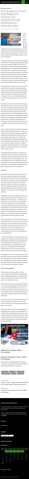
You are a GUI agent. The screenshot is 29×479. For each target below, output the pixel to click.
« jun (2, 463)
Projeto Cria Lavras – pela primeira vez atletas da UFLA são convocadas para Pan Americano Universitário (14, 382)
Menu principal (27, 2)
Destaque (3, 8)
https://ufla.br (4, 425)
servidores (20, 373)
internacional (5, 373)
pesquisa (14, 373)
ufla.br (5, 415)
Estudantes (5, 371)
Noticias (8, 8)
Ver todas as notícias (6, 469)
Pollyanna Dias (15, 29)
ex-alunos (12, 371)
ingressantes (20, 371)
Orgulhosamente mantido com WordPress (10, 477)
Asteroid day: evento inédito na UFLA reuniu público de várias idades (14, 390)
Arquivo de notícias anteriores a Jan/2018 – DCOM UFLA (11, 2)
